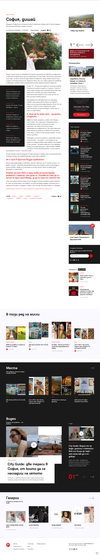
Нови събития (17, 546)
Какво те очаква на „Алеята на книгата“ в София (13, 127)
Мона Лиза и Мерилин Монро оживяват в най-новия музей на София (13, 139)
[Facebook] (48, 30)
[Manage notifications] (97, 553)
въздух (21, 196)
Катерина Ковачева (36, 198)
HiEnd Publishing (87, 543)
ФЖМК (18, 198)
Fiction (75, 545)
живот (14, 196)
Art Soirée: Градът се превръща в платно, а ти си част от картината (14, 116)
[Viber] (50, 30)
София (25, 198)
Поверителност (41, 544)
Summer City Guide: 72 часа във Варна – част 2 (14, 105)
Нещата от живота (10, 14)
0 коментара (35, 30)
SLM (85, 545)
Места (15, 544)
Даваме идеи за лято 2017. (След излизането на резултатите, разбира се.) (29, 188)
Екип (29, 546)
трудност (10, 198)
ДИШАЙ (28, 196)
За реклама (31, 544)
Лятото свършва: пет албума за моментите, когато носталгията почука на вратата (13, 94)
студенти (36, 196)
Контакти (30, 549)
